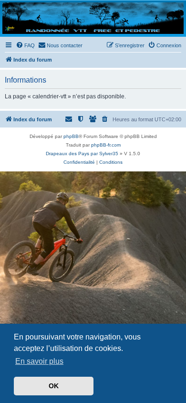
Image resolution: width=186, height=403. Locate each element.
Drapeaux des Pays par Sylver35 (82, 153)
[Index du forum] (93, 18)
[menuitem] (25, 45)
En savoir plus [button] (39, 361)
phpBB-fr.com (106, 145)
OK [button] (54, 386)
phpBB (71, 136)
